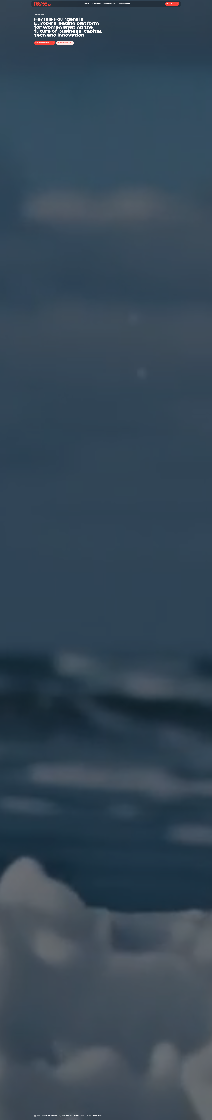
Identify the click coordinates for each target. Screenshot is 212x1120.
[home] (42, 4)
